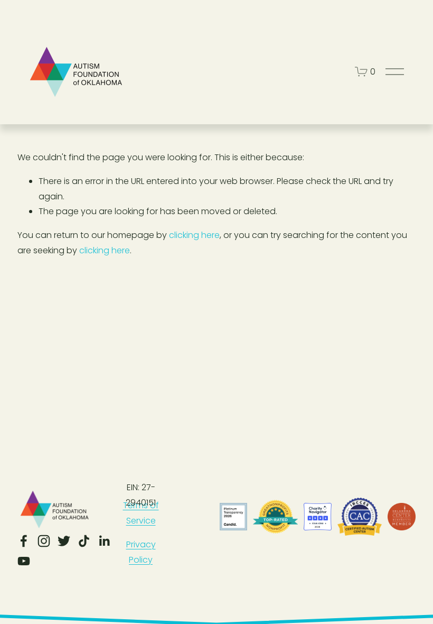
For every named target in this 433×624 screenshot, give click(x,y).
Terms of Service (141, 513)
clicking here (194, 235)
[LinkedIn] (104, 541)
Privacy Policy (141, 552)
